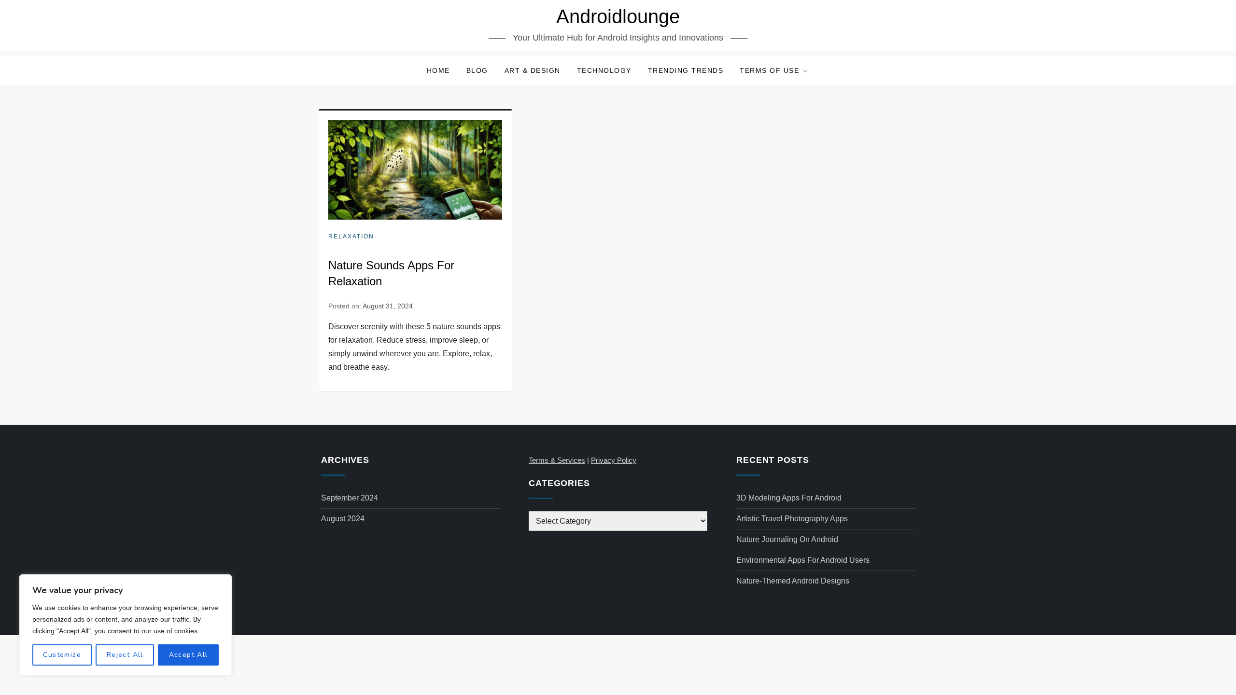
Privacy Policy (613, 460)
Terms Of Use (769, 70)
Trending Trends (686, 70)
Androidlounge (618, 16)
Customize (62, 654)
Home (438, 70)
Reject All (125, 654)
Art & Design (533, 70)
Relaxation (351, 236)
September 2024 (349, 498)
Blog (477, 70)
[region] (125, 625)
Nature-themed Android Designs (792, 581)
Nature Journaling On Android (787, 539)
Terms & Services (557, 460)
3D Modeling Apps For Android (789, 498)
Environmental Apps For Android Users (803, 560)
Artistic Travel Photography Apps (792, 518)
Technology (604, 70)
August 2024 (343, 518)
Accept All (188, 654)
